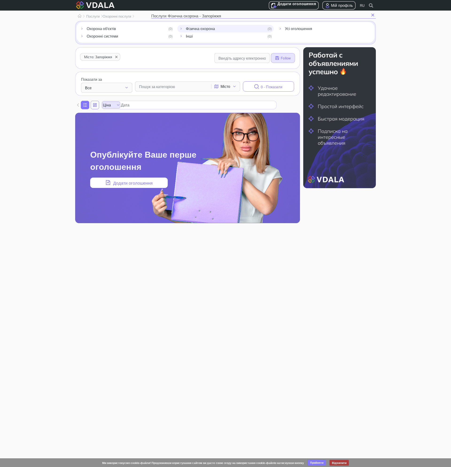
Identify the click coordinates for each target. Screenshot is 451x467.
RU (362, 5)
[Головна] (80, 16)
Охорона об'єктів (101, 28)
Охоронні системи (102, 36)
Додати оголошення (296, 4)
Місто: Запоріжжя (98, 56)
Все (88, 87)
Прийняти (316, 462)
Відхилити (339, 463)
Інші (189, 36)
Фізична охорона (200, 28)
